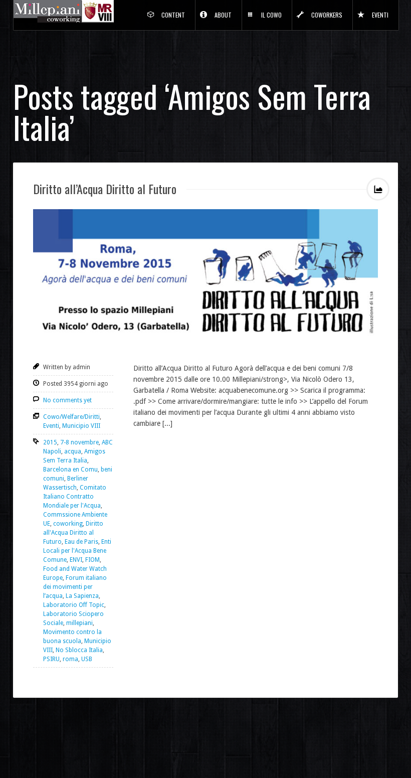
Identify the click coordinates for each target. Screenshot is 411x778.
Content (173, 15)
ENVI (76, 559)
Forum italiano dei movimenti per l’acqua (75, 586)
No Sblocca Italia (79, 650)
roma (70, 659)
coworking (68, 523)
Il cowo (271, 15)
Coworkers (326, 15)
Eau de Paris (81, 541)
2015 (50, 442)
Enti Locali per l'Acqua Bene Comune (77, 550)
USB (86, 659)
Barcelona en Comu (70, 469)
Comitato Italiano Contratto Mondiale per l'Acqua (74, 496)
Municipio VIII (81, 425)
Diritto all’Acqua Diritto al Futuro (104, 189)
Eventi (380, 15)
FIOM (92, 559)
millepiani (79, 623)
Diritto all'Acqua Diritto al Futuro (73, 532)
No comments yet (67, 400)
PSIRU (51, 659)
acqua (72, 451)
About (223, 15)
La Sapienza (82, 595)
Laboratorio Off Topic (73, 604)
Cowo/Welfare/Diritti (71, 416)
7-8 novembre (79, 442)
